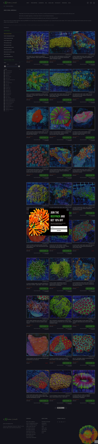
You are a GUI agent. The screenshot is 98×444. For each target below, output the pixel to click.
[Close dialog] (67, 210)
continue (59, 230)
